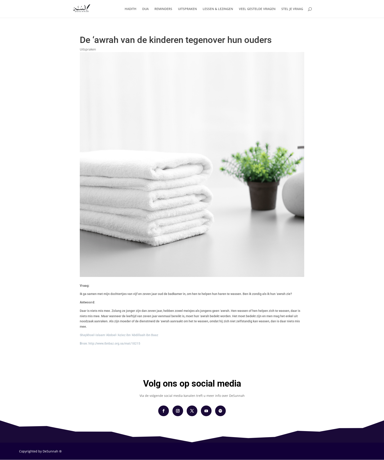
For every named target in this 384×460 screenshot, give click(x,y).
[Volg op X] (192, 411)
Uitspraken (88, 49)
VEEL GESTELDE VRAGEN (257, 9)
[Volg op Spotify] (220, 411)
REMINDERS (163, 9)
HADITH (130, 9)
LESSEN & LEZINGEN (218, 9)
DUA (145, 9)
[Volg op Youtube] (206, 411)
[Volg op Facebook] (163, 411)
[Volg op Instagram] (177, 411)
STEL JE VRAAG (292, 9)
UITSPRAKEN (187, 9)
